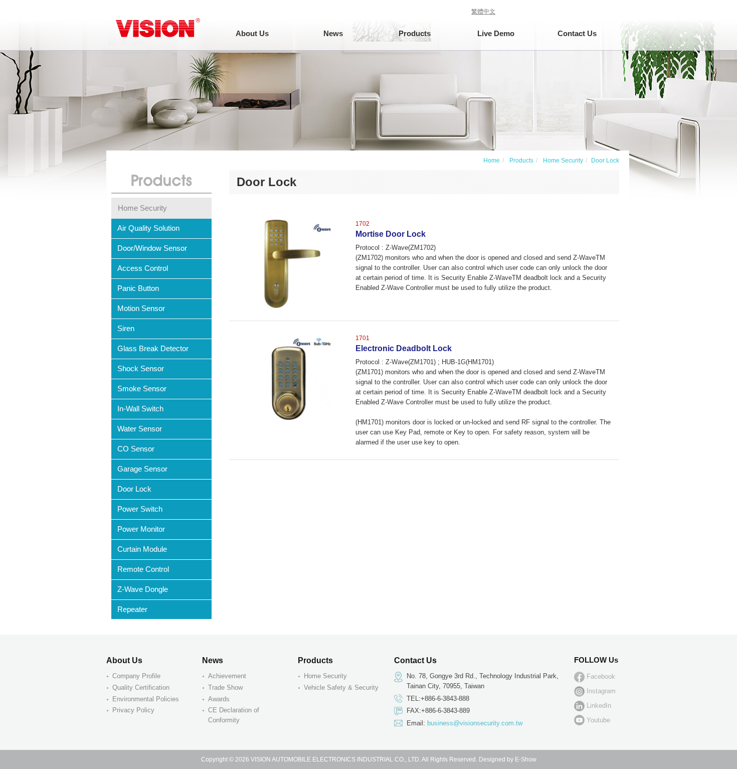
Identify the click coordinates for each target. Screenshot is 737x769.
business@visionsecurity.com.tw (474, 723)
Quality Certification (140, 687)
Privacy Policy (133, 710)
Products (520, 160)
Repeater (132, 609)
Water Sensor (139, 428)
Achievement (227, 676)
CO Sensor (135, 448)
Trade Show (225, 687)
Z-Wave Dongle (142, 589)
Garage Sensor (142, 469)
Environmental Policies (145, 699)
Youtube (598, 720)
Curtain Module (142, 549)
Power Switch (139, 509)
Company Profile (136, 676)
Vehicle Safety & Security (341, 687)
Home (491, 160)
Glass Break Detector (153, 348)
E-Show (525, 759)
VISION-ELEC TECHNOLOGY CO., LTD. (159, 25)
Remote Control (143, 569)
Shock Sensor (140, 368)
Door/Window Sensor (152, 248)
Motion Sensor (141, 308)
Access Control (142, 268)
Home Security (562, 160)
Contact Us (577, 33)
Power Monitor (141, 529)
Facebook (601, 676)
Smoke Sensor (141, 388)
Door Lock (134, 489)
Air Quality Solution (148, 228)
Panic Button (138, 288)
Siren (125, 328)
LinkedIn (599, 705)
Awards (219, 699)
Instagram (601, 691)
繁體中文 (483, 11)
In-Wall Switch (140, 408)
